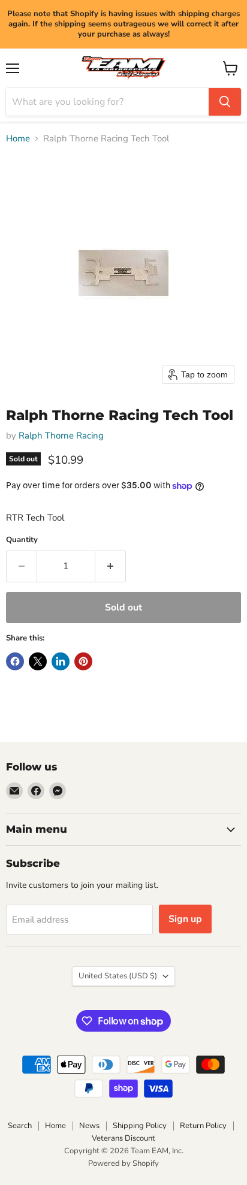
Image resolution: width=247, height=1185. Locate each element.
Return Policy (203, 1125)
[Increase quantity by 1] (110, 566)
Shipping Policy (140, 1125)
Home (18, 139)
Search (20, 1125)
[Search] (225, 102)
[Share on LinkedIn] (61, 661)
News (89, 1125)
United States (118, 976)
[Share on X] (38, 661)
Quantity (22, 540)
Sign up (185, 919)
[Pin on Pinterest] (83, 661)
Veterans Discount (123, 1138)
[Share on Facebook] (15, 661)
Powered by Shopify (123, 1163)
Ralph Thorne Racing (61, 436)
